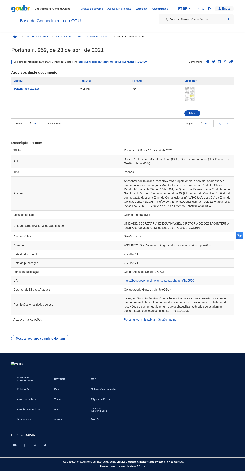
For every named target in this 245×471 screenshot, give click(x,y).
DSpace (141, 466)
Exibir (19, 123)
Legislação (141, 8)
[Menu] (14, 21)
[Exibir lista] (35, 123)
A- (203, 9)
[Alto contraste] (209, 8)
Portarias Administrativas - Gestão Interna (94, 36)
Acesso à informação (119, 8)
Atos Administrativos (37, 36)
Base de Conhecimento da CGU (50, 20)
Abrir (192, 113)
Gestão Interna (63, 36)
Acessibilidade (160, 8)
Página (189, 123)
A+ (199, 9)
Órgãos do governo (92, 8)
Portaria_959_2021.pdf (27, 88)
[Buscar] (228, 19)
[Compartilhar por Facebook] (25, 445)
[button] (224, 8)
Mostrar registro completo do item (40, 338)
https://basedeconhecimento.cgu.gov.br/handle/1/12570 (112, 61)
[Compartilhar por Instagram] (35, 445)
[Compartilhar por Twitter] (45, 445)
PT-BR (182, 8)
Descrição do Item (26, 143)
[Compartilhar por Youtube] (14, 445)
